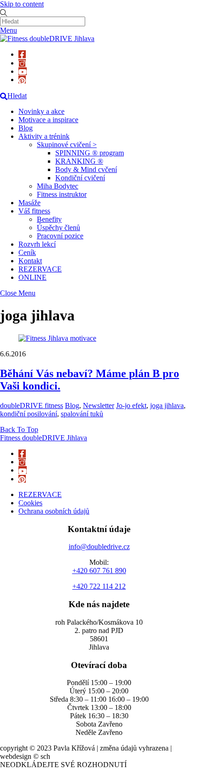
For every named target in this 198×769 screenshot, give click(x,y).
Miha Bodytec (57, 186)
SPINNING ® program (89, 153)
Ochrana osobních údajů (53, 511)
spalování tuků (82, 414)
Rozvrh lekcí (37, 244)
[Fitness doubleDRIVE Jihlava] (47, 38)
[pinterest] (22, 79)
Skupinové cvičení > (67, 144)
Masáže (29, 203)
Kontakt (30, 261)
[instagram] (22, 63)
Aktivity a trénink (44, 136)
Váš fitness (34, 211)
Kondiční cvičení (80, 178)
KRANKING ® (79, 161)
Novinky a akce (41, 111)
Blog (25, 128)
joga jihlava (167, 405)
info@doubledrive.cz (99, 546)
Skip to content (22, 4)
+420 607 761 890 (99, 570)
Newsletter (98, 405)
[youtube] (22, 71)
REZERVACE (40, 269)
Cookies (30, 503)
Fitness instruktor (62, 194)
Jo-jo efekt (131, 405)
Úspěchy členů (58, 227)
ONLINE (32, 277)
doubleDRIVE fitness (31, 405)
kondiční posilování (28, 414)
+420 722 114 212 (99, 586)
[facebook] (22, 54)
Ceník (27, 252)
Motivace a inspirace (48, 120)
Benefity (49, 219)
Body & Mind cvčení (86, 169)
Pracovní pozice (60, 236)
